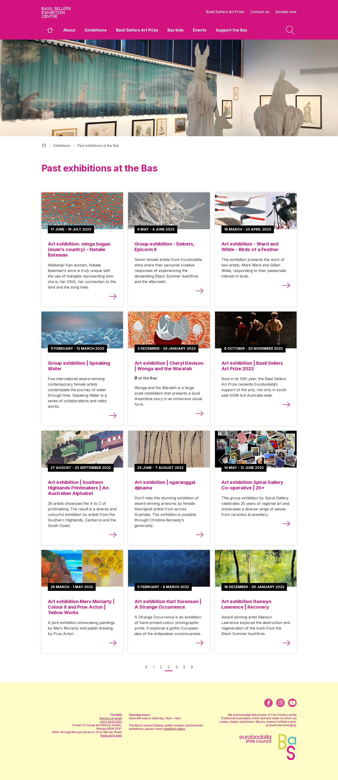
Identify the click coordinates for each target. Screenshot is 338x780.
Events (199, 30)
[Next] (146, 667)
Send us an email (110, 718)
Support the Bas (231, 30)
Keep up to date (111, 735)
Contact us (259, 12)
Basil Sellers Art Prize (137, 30)
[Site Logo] (75, 12)
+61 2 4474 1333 (111, 721)
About (69, 30)
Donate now (286, 12)
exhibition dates (174, 729)
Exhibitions (96, 30)
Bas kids (175, 30)
